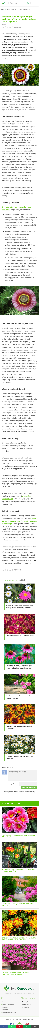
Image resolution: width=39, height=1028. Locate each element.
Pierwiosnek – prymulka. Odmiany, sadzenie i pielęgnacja (19, 836)
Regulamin (5, 1007)
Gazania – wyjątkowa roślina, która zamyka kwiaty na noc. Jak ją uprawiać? (19, 939)
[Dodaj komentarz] (27, 1026)
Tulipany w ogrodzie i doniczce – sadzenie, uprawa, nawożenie (18, 870)
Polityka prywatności (8, 1004)
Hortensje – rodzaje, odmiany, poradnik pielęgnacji (17, 904)
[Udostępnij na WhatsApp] (12, 1026)
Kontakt (4, 1002)
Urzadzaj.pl (25, 1007)
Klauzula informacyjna (9, 1012)
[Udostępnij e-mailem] (35, 1026)
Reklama (5, 1009)
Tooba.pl (25, 1002)
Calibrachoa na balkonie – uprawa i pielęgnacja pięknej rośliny (15, 973)
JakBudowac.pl (26, 1004)
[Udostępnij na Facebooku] (4, 1026)
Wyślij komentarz (29, 787)
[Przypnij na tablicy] (19, 1026)
